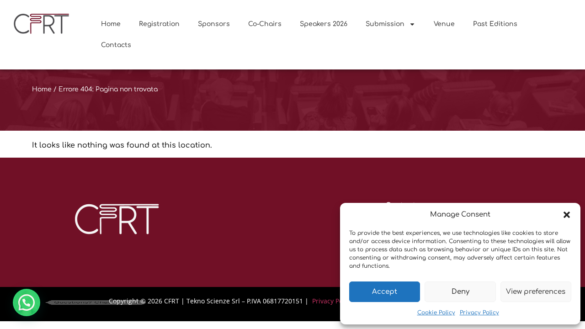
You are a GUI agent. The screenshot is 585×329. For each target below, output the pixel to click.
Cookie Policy (436, 312)
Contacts (116, 45)
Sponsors (214, 24)
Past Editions (495, 24)
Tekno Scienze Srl (213, 301)
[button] (566, 214)
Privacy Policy (479, 312)
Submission (385, 24)
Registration (159, 24)
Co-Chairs (265, 24)
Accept (384, 292)
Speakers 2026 (323, 24)
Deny (460, 292)
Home (111, 24)
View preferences (535, 292)
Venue (444, 24)
